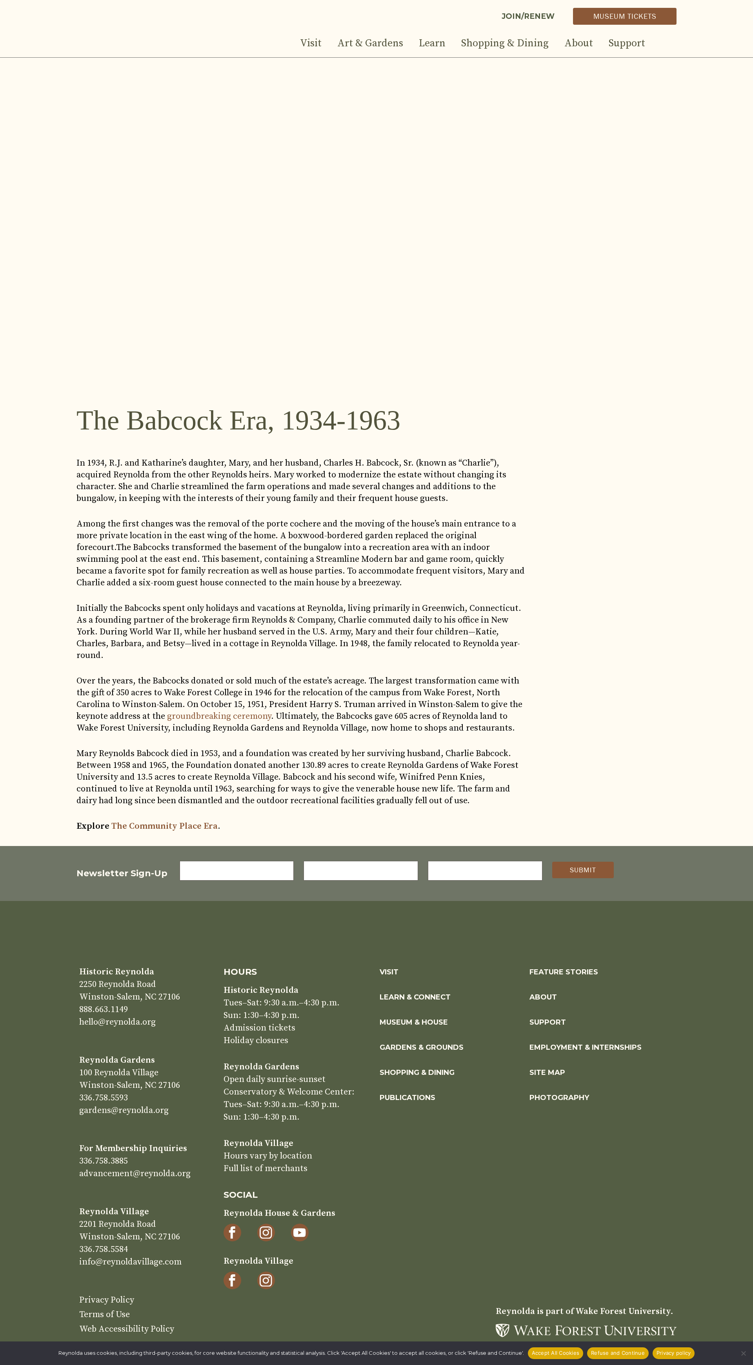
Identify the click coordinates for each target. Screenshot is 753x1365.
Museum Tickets (625, 16)
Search (669, 46)
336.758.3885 (103, 1161)
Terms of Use (104, 1314)
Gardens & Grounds (422, 1047)
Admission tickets (259, 1028)
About (578, 43)
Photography (559, 1097)
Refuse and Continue (618, 1353)
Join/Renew (528, 16)
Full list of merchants (265, 1168)
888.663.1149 (103, 1009)
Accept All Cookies (556, 1353)
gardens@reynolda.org (124, 1110)
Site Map (547, 1072)
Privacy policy (674, 1353)
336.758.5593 (103, 1098)
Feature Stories (563, 972)
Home (150, 39)
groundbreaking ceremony (219, 716)
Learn (432, 43)
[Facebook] (232, 1232)
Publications (407, 1097)
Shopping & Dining (505, 43)
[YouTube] (300, 1232)
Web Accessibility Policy (126, 1329)
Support (627, 43)
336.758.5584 (103, 1249)
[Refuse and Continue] (743, 1353)
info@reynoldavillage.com (130, 1262)
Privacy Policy (106, 1300)
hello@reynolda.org (117, 1022)
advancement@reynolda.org (135, 1173)
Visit (311, 43)
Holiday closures (256, 1040)
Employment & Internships (585, 1047)
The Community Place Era (164, 826)
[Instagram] (266, 1232)
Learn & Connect (415, 997)
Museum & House (414, 1022)
